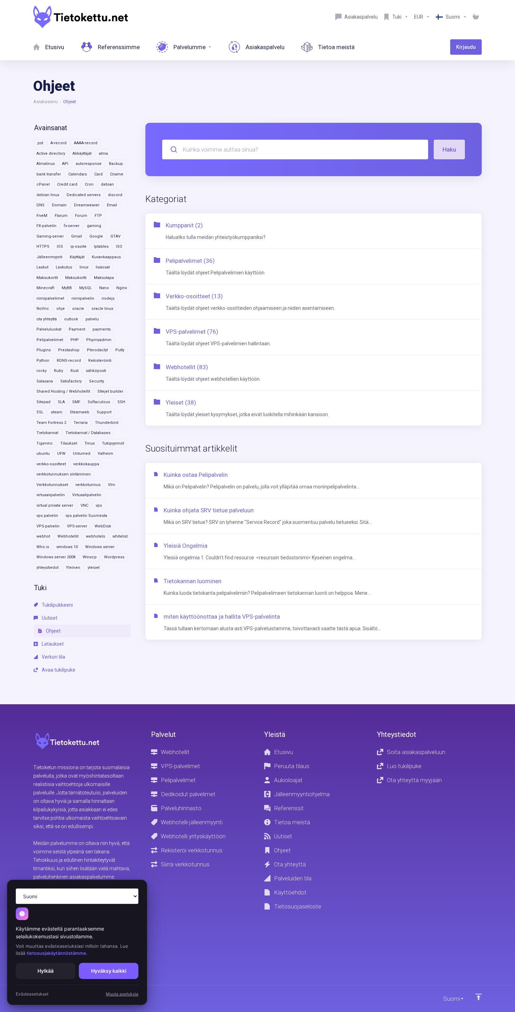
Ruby (58, 370)
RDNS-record (69, 360)
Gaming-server (50, 236)
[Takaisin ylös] (478, 997)
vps (99, 505)
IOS (60, 246)
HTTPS (42, 246)
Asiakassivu (45, 101)
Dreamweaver (86, 205)
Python (42, 360)
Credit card (67, 184)
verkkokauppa (86, 464)
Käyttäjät (77, 257)
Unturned (81, 453)
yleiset (93, 567)
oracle (78, 308)
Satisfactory (71, 381)
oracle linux (102, 308)
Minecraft (45, 288)
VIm (111, 484)
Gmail (76, 236)
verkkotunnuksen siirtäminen (63, 474)
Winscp (90, 557)
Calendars (77, 174)
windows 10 (67, 547)
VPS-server (77, 526)
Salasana (44, 381)
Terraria (81, 422)
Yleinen (73, 567)
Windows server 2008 (55, 557)
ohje (60, 308)
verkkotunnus (88, 484)
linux (84, 267)
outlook (71, 319)
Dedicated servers (84, 195)
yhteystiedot (47, 567)
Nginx (121, 288)
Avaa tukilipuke (58, 670)
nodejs (108, 298)
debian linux (47, 195)
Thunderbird (106, 422)
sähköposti (96, 370)
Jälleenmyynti (49, 257)
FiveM (41, 215)
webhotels (95, 536)
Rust (74, 370)
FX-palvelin (46, 226)
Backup (116, 163)
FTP (98, 215)
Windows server (100, 547)
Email (112, 205)
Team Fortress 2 (51, 422)
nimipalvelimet (50, 298)
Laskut (42, 267)
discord (115, 195)
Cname (116, 174)
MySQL (85, 288)
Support (104, 412)
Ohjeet (53, 631)
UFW (61, 453)
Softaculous (99, 402)
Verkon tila (53, 657)
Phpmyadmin (98, 340)
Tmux (89, 443)
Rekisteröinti (99, 360)
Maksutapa (104, 277)
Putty (119, 350)
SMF (76, 402)
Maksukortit (47, 277)
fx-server (72, 226)
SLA (61, 402)
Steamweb (79, 412)
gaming (94, 226)
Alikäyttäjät (82, 153)
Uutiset (49, 618)
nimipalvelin (82, 298)
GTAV (115, 236)
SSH (121, 402)
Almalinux (45, 163)
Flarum (61, 215)
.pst (39, 143)
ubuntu (43, 453)
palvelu (92, 319)
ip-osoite (78, 246)
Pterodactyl (97, 350)
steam (56, 412)
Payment (77, 329)
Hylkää (45, 971)
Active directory (50, 153)
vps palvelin (47, 515)
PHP (74, 340)
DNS (40, 205)
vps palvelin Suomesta (86, 515)
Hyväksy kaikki (108, 971)
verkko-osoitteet (51, 464)
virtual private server (54, 505)
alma (103, 153)
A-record (58, 143)
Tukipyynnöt (113, 443)
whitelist (120, 536)
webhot (43, 536)
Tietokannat (47, 433)
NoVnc (42, 308)
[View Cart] (476, 17)
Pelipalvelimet (49, 340)
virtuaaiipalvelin (50, 495)
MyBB (67, 288)
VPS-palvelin (48, 526)
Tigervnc (44, 443)
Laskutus (64, 267)
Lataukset (52, 644)
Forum (81, 215)
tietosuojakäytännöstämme (56, 953)
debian (107, 184)
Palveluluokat (48, 329)
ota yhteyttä (46, 319)
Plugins (43, 350)
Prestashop (69, 350)
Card (98, 174)
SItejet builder (110, 391)
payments (101, 329)
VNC (84, 505)
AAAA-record (85, 143)
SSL (39, 412)
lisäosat (103, 267)
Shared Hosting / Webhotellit (63, 391)
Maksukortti (76, 277)
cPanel (43, 184)
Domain (59, 205)
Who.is (42, 547)
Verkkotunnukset (52, 484)
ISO (119, 246)
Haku (449, 149)
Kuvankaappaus (106, 257)
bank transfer (48, 174)
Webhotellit (67, 536)
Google (96, 236)
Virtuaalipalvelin (86, 495)
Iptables (101, 246)
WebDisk (103, 526)
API (65, 163)
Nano (104, 288)
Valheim (105, 453)
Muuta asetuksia (122, 994)
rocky (41, 370)
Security (96, 381)
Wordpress (114, 557)
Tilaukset (68, 443)
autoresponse (89, 163)
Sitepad (43, 402)
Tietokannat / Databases (88, 433)
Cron (89, 184)
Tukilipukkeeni (57, 605)
